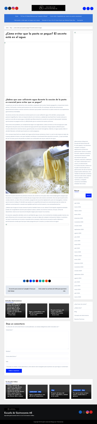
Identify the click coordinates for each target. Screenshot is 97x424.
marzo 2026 (77, 207)
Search (88, 195)
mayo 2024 (77, 289)
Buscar (76, 190)
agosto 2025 (77, 233)
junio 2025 (77, 240)
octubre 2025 (78, 225)
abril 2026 (77, 203)
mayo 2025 (77, 244)
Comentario (9, 330)
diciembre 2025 (78, 218)
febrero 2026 (78, 210)
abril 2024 (77, 293)
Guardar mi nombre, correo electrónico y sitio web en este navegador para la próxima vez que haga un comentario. (37, 366)
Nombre (8, 351)
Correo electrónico (11, 356)
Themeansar (60, 422)
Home (16, 16)
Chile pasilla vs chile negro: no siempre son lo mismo (27, 20)
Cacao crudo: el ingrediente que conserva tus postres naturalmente (66, 16)
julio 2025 (77, 237)
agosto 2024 (77, 278)
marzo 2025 (77, 252)
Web (7, 361)
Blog (75, 311)
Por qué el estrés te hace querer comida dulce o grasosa (80, 395)
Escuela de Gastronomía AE (18, 413)
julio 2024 (77, 282)
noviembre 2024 (78, 267)
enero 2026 (77, 214)
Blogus (53, 422)
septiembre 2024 (79, 274)
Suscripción (80, 20)
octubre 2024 (78, 270)
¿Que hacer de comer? (80, 304)
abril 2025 (77, 248)
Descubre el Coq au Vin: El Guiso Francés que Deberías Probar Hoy (58, 20)
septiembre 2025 (79, 229)
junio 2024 (77, 285)
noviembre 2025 (78, 222)
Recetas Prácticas (79, 319)
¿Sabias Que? (78, 308)
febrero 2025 (78, 255)
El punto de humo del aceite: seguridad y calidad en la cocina (57, 312)
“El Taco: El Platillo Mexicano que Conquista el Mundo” (34, 16)
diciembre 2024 (78, 263)
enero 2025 (77, 259)
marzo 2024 (77, 297)
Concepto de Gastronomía (81, 315)
